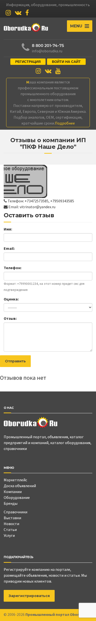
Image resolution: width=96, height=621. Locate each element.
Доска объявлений (20, 485)
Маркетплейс (15, 479)
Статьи (10, 529)
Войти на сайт (66, 62)
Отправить (15, 361)
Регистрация (28, 62)
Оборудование (17, 497)
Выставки (12, 517)
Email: (9, 248)
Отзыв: (10, 318)
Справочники (15, 511)
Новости (11, 523)
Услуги (9, 535)
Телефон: (12, 267)
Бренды (10, 503)
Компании (13, 491)
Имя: (8, 229)
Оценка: (11, 299)
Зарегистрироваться (29, 596)
